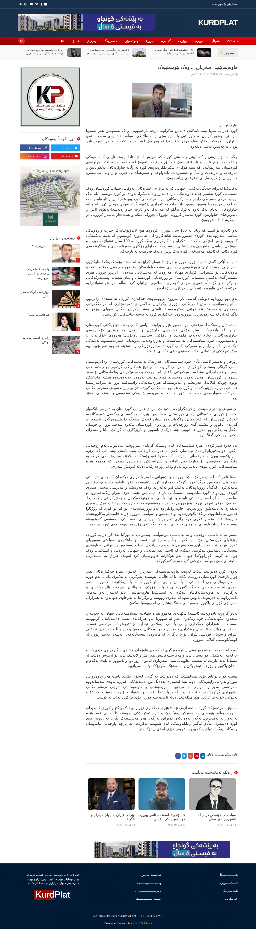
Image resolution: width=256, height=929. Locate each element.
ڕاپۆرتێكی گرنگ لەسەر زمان (35, 294)
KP (63, 41)
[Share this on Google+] (190, 756)
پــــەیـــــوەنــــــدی (148, 882)
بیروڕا (149, 41)
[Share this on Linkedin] (202, 756)
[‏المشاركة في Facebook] (178, 756)
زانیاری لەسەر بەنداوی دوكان (35, 340)
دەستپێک (232, 41)
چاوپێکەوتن (131, 41)
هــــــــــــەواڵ (228, 874)
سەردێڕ (229, 52)
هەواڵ (215, 41)
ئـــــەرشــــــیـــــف (148, 898)
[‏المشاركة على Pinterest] (196, 756)
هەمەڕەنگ (110, 41)
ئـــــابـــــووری (228, 882)
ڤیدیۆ (76, 41)
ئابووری (199, 41)
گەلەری (166, 41)
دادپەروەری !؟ (40, 246)
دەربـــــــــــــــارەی (148, 890)
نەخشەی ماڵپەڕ (151, 874)
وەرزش (91, 41)
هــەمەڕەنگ (230, 890)
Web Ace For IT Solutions (137, 923)
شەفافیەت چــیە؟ (38, 314)
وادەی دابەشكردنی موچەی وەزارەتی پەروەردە (37, 273)
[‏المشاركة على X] (184, 756)
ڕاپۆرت (182, 41)
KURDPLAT (218, 23)
